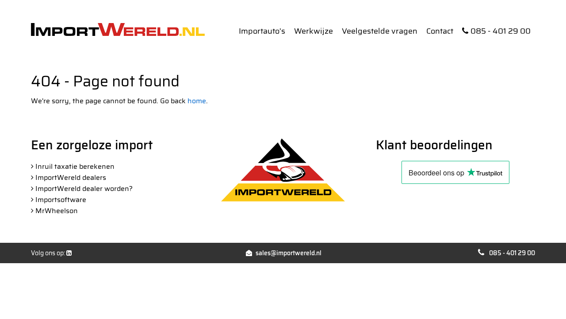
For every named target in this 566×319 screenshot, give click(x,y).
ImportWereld (118, 29)
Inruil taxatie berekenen (75, 166)
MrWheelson (56, 210)
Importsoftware (60, 199)
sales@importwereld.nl (288, 253)
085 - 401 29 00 (500, 31)
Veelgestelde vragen (379, 31)
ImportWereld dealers (70, 177)
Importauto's (262, 31)
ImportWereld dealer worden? (84, 188)
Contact (439, 31)
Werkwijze (313, 31)
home (196, 100)
